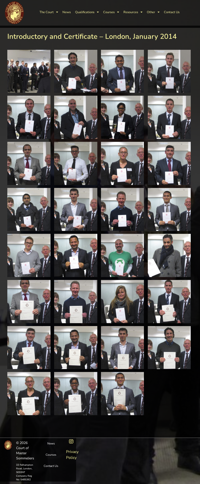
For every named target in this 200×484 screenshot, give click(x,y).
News (66, 12)
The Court (47, 12)
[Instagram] (71, 441)
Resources (130, 12)
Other (151, 12)
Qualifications (84, 12)
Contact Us (172, 12)
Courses (109, 12)
